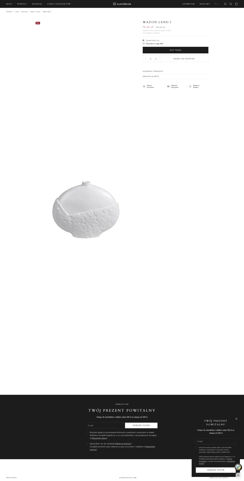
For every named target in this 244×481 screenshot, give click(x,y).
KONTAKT (205, 4)
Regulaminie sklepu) (99, 438)
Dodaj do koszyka (184, 59)
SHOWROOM (189, 4)
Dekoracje (24, 11)
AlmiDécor (9, 11)
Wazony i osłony (35, 11)
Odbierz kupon (215, 470)
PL (216, 4)
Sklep (9, 4)
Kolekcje (37, 4)
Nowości (22, 4)
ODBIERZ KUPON (141, 425)
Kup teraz (175, 50)
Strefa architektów (59, 4)
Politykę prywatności (123, 444)
